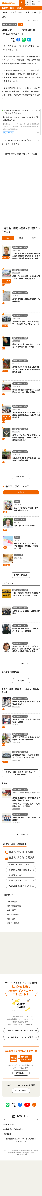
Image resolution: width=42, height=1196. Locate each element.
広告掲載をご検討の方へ (13, 1129)
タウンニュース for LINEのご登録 (20, 1030)
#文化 (13, 154)
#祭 (27, 154)
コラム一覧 (20, 834)
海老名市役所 (12, 902)
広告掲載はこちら (16, 875)
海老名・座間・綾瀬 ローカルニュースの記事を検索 (20, 773)
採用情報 (7, 1134)
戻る (4, 17)
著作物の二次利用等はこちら (20, 870)
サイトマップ (21, 1141)
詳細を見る (20, 1073)
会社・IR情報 (9, 1125)
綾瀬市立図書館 (13, 923)
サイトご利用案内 (29, 1139)
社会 (34, 12)
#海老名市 (21, 154)
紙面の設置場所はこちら (18, 881)
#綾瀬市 (33, 154)
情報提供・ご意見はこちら (19, 865)
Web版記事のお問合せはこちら (21, 886)
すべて (4, 12)
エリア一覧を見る (20, 575)
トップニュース (17, 12)
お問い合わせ (23, 1116)
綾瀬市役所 (11, 919)
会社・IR (27, 4)
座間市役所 (11, 910)
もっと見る (20, 477)
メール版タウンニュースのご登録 (20, 1037)
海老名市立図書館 (14, 906)
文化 (27, 12)
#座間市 (6, 154)
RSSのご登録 (20, 1091)
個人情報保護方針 (13, 1139)
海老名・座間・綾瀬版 (12, 8)
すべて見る (20, 663)
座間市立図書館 (13, 915)
